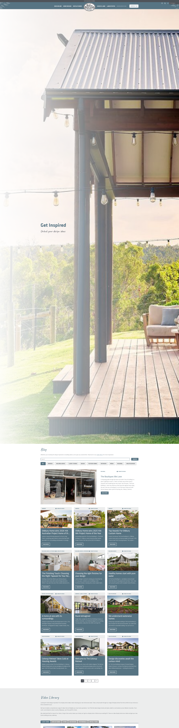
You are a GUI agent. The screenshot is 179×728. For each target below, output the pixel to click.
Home (89, 7)
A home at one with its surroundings (52, 617)
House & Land (101, 6)
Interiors (103, 463)
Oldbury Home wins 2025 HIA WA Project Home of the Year (88, 532)
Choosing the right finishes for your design (88, 574)
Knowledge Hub (121, 6)
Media (111, 463)
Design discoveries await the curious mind (121, 660)
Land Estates (111, 6)
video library (100, 454)
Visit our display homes (89, 1)
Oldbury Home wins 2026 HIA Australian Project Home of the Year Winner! (55, 532)
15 (96, 681)
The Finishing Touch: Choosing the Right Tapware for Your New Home (56, 574)
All (43, 463)
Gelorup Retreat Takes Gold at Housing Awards (55, 660)
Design (83, 463)
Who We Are (58, 6)
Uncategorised (130, 463)
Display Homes (77, 6)
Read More (105, 493)
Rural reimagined (82, 616)
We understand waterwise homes (120, 617)
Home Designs (67, 6)
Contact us (133, 6)
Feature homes (92, 463)
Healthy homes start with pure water (122, 574)
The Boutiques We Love (111, 476)
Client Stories (73, 463)
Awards (50, 463)
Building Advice (60, 463)
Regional (120, 463)
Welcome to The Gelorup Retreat (86, 660)
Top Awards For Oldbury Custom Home (119, 532)
